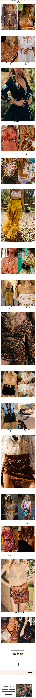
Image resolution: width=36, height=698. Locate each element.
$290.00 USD (26, 185)
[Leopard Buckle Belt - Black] (9, 416)
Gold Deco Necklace (27, 306)
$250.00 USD (18, 613)
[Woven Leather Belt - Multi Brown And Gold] (26, 384)
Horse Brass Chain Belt (18, 488)
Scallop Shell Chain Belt (27, 62)
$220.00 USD (25, 307)
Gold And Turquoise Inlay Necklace (9, 184)
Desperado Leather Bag (27, 429)
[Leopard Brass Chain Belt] (9, 138)
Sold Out (18, 122)
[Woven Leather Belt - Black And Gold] (9, 384)
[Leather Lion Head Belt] (9, 293)
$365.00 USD (9, 307)
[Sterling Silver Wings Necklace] (26, 17)
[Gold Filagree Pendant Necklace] (9, 49)
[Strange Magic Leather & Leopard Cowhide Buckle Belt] (18, 585)
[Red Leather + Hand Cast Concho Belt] (18, 216)
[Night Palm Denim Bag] (26, 507)
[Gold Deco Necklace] (26, 293)
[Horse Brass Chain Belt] (18, 461)
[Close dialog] (30, 685)
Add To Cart (9, 64)
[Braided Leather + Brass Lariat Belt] (9, 539)
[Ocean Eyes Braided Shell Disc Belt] (9, 507)
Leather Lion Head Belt (9, 306)
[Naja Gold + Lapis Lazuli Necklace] (9, 261)
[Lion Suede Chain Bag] (26, 261)
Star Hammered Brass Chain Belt (18, 121)
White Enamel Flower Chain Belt (27, 184)
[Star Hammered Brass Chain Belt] (18, 94)
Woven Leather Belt (9, 397)
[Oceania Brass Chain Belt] (18, 338)
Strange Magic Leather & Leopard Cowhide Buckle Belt (18, 612)
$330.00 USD (9, 63)
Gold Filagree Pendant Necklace (9, 62)
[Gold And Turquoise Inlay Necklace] (9, 171)
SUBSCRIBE (30, 672)
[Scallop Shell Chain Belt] (26, 49)
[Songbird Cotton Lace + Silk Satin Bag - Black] (26, 630)
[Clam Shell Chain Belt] (9, 17)
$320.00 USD (18, 489)
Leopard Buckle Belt (9, 429)
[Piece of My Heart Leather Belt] (9, 630)
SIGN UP (8, 694)
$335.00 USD (9, 430)
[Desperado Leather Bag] (26, 416)
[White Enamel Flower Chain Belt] (26, 171)
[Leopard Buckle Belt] (26, 138)
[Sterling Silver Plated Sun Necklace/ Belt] (26, 539)
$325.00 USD (9, 398)
